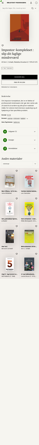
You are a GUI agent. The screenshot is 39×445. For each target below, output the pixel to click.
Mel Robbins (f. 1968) (8, 276)
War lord (4, 247)
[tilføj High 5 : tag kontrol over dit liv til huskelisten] (17, 254)
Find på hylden (19, 82)
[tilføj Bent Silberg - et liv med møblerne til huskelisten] (17, 171)
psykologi (10, 118)
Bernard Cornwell (7, 248)
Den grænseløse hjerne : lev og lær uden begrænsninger (9, 219)
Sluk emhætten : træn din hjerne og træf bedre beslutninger (29, 219)
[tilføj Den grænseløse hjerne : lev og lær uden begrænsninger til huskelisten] (17, 198)
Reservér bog (19, 77)
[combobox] (19, 8)
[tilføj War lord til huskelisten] (17, 226)
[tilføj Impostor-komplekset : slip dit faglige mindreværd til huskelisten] (3, 45)
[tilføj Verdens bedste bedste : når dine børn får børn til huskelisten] (36, 171)
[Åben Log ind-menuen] (31, 2)
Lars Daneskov (25, 193)
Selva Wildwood (7, 193)
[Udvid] (27, 118)
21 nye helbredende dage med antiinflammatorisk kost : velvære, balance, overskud (29, 274)
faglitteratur (16, 122)
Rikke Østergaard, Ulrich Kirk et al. (29, 221)
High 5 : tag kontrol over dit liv (10, 274)
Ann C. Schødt (8, 62)
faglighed (22, 118)
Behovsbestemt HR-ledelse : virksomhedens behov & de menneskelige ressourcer (28, 247)
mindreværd (16, 118)
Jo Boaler (4, 221)
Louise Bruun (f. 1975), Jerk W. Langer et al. (28, 276)
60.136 (9, 115)
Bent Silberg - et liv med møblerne (9, 191)
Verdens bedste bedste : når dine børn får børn (29, 191)
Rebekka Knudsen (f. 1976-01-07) (25, 62)
